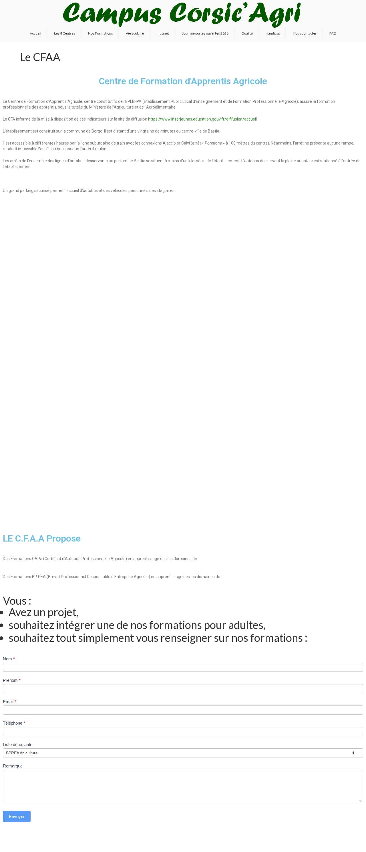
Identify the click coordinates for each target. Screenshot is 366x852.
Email (9, 701)
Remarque (13, 765)
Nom (9, 658)
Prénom (12, 680)
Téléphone (14, 723)
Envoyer (17, 816)
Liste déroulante (17, 744)
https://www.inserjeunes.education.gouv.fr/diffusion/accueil (202, 119)
